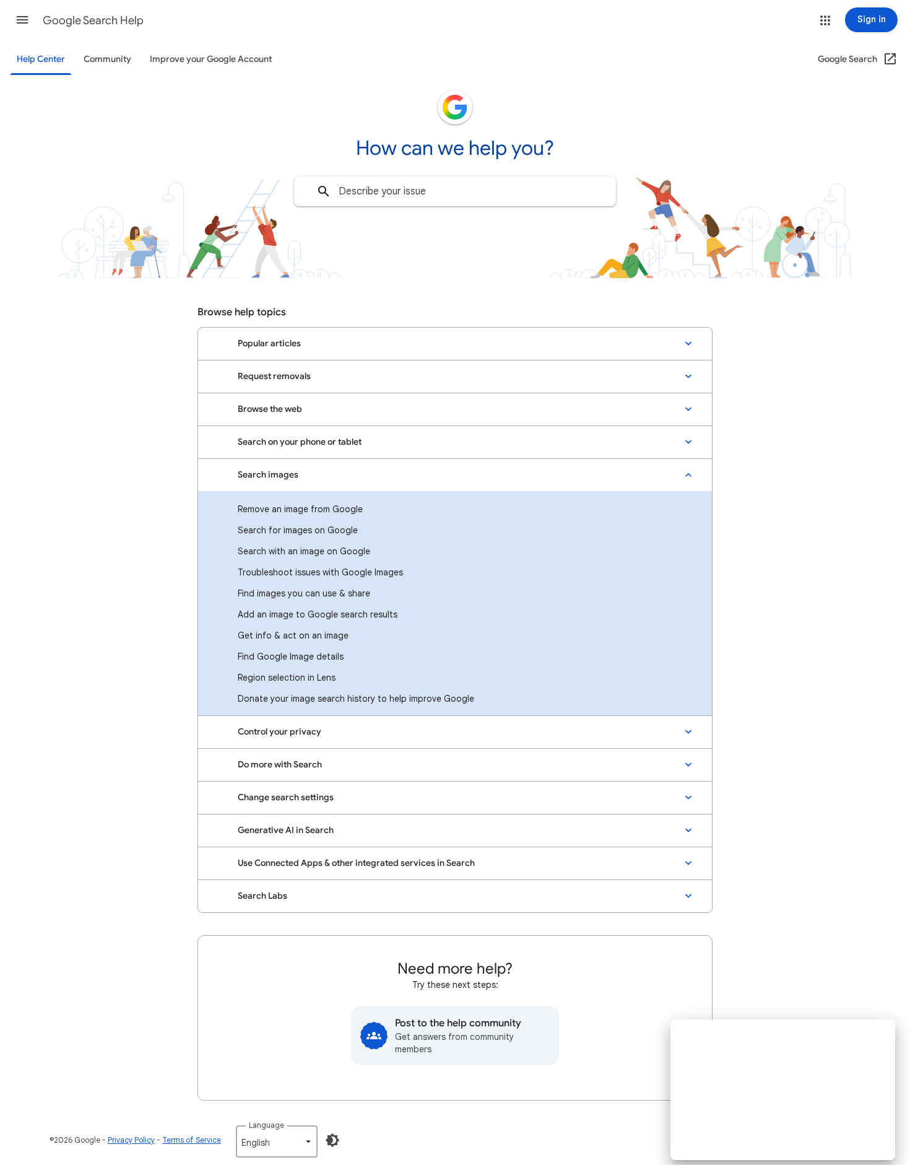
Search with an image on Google (304, 551)
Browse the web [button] (270, 409)
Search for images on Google (298, 530)
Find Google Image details (291, 656)
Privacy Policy (131, 1140)
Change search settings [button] (286, 797)
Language (266, 1125)
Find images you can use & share (304, 593)
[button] (22, 20)
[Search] (324, 191)
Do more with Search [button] (280, 764)
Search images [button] (268, 474)
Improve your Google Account (211, 59)
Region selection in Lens (287, 677)
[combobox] (455, 191)
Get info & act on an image (293, 635)
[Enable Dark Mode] (332, 1140)
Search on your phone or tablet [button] (300, 442)
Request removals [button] (274, 376)
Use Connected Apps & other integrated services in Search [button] (356, 863)
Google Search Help (93, 20)
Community (107, 59)
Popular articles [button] (269, 343)
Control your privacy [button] (279, 731)
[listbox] (277, 1141)
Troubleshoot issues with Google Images (320, 572)
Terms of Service (191, 1140)
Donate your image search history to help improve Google (356, 698)
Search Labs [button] (262, 896)
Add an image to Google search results (317, 614)
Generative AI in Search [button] (286, 830)
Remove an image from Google (300, 509)
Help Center (41, 59)
